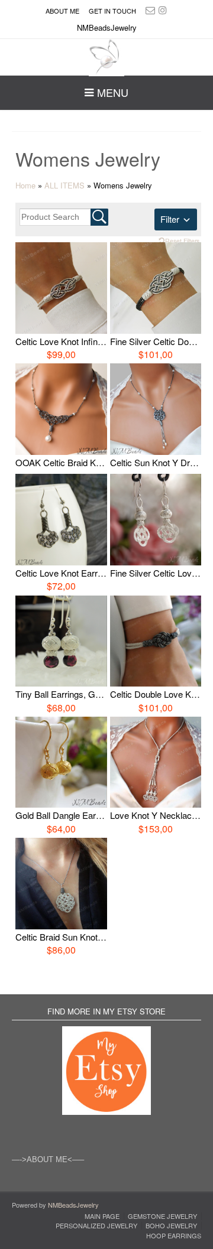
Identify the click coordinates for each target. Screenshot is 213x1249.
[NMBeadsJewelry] (106, 57)
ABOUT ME (62, 10)
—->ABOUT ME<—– (48, 1159)
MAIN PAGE (102, 1216)
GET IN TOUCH (112, 10)
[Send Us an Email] (150, 10)
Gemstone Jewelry (162, 1216)
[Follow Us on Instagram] (163, 10)
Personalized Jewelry (96, 1226)
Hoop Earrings (173, 1236)
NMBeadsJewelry (73, 1204)
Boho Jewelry (171, 1226)
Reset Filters (182, 240)
